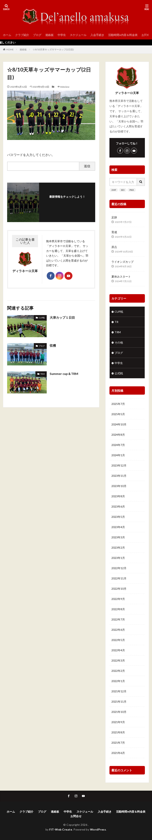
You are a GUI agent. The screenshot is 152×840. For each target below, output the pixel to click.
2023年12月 (118, 465)
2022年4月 (118, 650)
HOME (10, 49)
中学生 (62, 35)
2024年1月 (118, 455)
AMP (113, 190)
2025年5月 (118, 414)
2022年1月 (118, 681)
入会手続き (97, 35)
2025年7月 (118, 403)
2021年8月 (118, 732)
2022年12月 (118, 568)
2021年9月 (118, 722)
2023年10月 (118, 486)
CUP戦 (42, 317)
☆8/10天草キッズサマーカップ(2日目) (53, 49)
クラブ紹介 (22, 35)
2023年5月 (118, 516)
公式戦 (119, 373)
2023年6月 (118, 506)
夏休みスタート (121, 276)
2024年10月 (118, 424)
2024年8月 (118, 434)
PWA (131, 190)
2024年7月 (118, 445)
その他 (119, 342)
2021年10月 (118, 711)
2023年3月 (118, 537)
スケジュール (78, 35)
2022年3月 (118, 660)
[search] (141, 182)
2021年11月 (118, 701)
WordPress (98, 829)
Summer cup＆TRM (64, 373)
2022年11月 (118, 578)
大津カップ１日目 (62, 317)
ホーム (7, 35)
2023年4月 (118, 527)
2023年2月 (118, 547)
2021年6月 (118, 753)
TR (116, 322)
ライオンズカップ (122, 261)
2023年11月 (118, 475)
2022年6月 (118, 629)
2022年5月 (118, 640)
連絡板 (49, 35)
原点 (114, 247)
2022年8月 (118, 609)
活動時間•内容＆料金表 (123, 35)
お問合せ (76, 816)
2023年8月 (118, 496)
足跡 (114, 217)
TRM (42, 374)
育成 (114, 232)
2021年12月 (118, 691)
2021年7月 (118, 742)
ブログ (37, 35)
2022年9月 (118, 599)
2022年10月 (118, 588)
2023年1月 (118, 557)
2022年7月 (118, 619)
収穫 (53, 345)
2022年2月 (118, 670)
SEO (122, 190)
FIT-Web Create (60, 829)
